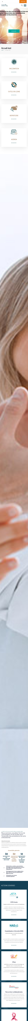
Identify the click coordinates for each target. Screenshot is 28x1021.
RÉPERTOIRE (23, 1)
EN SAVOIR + (14, 1003)
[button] (22, 5)
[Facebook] (2, 1)
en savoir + (14, 976)
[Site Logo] (4, 5)
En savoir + (14, 31)
